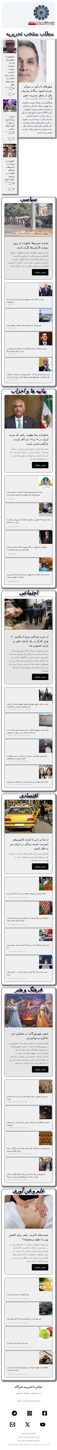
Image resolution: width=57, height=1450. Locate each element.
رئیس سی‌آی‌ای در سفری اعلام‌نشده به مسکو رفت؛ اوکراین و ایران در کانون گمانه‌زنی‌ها (27, 350)
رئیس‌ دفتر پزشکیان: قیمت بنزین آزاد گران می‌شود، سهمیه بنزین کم (28, 946)
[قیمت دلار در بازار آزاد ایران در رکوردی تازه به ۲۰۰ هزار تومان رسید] (45, 962)
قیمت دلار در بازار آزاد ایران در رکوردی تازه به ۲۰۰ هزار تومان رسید (27, 973)
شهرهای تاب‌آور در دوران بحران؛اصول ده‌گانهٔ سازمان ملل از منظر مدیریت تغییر (36, 91)
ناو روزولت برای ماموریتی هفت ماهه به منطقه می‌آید (24, 325)
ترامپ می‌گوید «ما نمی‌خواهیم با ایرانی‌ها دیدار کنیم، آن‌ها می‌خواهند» (25, 300)
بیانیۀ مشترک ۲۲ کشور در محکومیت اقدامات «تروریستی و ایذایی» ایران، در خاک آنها (28, 521)
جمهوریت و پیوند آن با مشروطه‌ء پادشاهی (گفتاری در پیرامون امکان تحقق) (9, 170)
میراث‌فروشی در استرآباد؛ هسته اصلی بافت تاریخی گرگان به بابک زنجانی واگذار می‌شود (28, 1149)
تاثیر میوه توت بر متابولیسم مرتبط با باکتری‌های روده (24, 1319)
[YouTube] (42, 1424)
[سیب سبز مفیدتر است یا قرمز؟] (45, 1333)
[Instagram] (29, 1413)
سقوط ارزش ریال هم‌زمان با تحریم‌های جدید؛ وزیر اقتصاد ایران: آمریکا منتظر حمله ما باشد (28, 919)
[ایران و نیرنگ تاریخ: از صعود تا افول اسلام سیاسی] (9, 106)
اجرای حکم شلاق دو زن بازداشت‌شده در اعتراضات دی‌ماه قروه (27, 782)
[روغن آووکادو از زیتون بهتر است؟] (45, 1284)
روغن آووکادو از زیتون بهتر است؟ (18, 1294)
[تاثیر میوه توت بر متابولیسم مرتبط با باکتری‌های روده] (45, 1309)
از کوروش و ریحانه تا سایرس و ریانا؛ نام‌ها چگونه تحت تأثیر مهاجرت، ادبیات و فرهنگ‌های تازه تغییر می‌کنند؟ (26, 1175)
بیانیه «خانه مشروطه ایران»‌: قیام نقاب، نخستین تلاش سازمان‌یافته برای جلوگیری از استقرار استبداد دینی (24, 493)
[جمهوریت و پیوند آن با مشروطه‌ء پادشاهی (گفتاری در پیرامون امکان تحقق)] (9, 150)
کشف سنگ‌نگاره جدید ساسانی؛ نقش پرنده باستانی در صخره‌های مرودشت (28, 1123)
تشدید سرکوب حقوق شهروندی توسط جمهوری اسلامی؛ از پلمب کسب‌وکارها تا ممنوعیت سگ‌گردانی (27, 705)
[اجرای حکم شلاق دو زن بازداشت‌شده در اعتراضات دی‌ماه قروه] (45, 772)
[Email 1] (12, 1424)
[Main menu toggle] (5, 15)
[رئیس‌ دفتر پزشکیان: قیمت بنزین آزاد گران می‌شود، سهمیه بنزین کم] (45, 935)
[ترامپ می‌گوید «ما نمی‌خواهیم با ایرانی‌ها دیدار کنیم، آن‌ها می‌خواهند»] (45, 289)
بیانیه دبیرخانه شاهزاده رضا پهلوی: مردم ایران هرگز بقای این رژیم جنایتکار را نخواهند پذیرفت (28, 576)
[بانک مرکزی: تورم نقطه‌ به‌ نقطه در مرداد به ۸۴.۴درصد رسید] (45, 883)
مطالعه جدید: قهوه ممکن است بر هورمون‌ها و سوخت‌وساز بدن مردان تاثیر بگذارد (27, 1369)
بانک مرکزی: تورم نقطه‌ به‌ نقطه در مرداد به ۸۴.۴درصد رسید (26, 894)
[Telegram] (14, 1413)
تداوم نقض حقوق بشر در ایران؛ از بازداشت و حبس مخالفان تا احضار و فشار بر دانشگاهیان (27, 757)
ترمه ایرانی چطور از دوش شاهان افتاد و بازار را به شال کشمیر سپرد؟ (27, 1098)
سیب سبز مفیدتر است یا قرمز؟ (17, 1343)
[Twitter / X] (27, 1424)
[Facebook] (44, 1413)
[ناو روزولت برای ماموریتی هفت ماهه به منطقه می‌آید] (45, 315)
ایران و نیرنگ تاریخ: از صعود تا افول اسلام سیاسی (9, 122)
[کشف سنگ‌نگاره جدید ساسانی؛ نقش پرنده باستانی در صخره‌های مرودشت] (45, 1112)
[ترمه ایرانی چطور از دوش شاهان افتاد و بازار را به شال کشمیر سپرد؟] (45, 1086)
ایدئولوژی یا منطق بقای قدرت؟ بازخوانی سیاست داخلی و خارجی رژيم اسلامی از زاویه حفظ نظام (9, 71)
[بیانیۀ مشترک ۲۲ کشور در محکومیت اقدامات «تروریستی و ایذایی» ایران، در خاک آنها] (45, 509)
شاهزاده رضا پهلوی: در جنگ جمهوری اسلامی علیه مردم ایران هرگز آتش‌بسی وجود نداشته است (27, 548)
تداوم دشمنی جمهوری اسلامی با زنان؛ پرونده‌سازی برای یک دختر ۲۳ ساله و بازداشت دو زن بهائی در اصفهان (28, 731)
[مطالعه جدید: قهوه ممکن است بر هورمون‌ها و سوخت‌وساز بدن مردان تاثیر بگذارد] (45, 1357)
